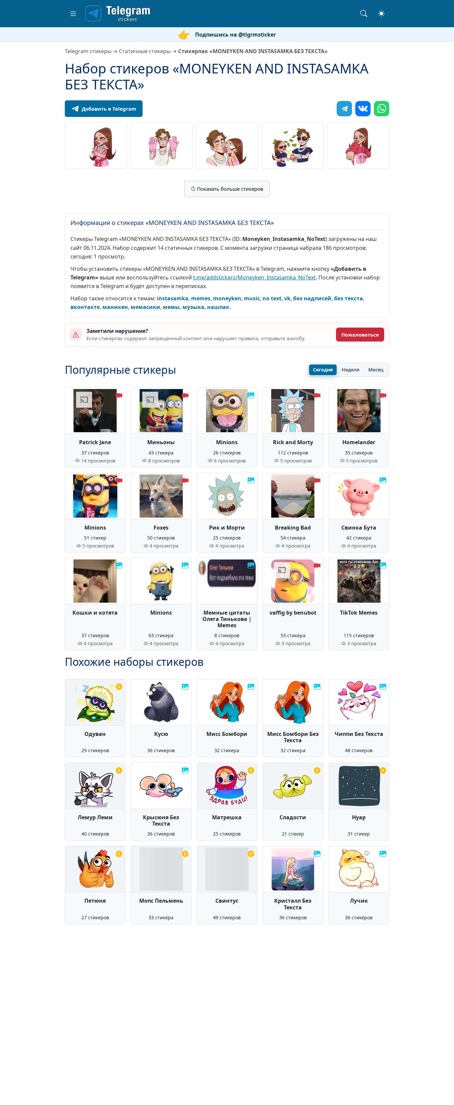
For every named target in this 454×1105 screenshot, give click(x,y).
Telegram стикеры (88, 51)
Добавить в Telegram (109, 108)
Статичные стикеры (144, 51)
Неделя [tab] (350, 369)
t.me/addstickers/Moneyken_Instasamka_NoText (254, 277)
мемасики (145, 307)
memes (200, 298)
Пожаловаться (360, 334)
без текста (348, 298)
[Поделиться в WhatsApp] (381, 108)
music (252, 298)
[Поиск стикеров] (364, 13)
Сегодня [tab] (323, 369)
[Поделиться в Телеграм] (344, 108)
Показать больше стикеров (229, 188)
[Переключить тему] (381, 13)
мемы (171, 307)
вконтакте (85, 307)
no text (272, 298)
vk (287, 298)
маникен (115, 307)
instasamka (172, 298)
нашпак (218, 307)
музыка (193, 307)
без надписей (312, 298)
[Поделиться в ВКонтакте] (363, 108)
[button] (73, 13)
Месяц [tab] (376, 369)
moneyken (227, 298)
